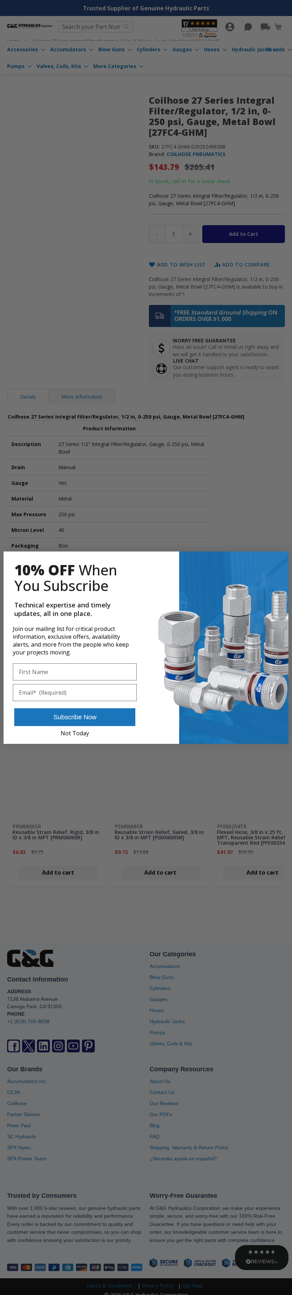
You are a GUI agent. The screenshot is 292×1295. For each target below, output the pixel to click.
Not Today (75, 733)
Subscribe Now (75, 717)
